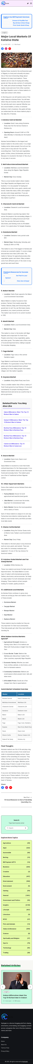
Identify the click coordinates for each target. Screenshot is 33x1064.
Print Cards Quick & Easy (21, 25)
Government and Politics (11, 900)
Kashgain (25, 1061)
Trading (5, 953)
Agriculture (7, 843)
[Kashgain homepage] (5, 3)
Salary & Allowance (9, 929)
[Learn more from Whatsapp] (6, 48)
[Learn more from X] (9, 48)
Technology (7, 948)
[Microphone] (25, 828)
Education (6, 876)
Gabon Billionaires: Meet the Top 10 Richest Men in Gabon (15, 996)
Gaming (5, 891)
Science (6, 933)
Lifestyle (6, 910)
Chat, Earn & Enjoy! (17, 281)
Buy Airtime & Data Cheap (21, 23)
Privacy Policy (5, 1051)
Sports (5, 943)
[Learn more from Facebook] (2, 48)
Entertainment (8, 881)
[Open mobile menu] (31, 3)
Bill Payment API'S (9, 862)
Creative (6, 872)
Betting (5, 857)
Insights (4, 32)
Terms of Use (5, 1048)
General (5, 895)
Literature (6, 914)
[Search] (7, 828)
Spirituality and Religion (11, 938)
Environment (7, 886)
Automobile (7, 852)
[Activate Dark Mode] (27, 3)
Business (6, 867)
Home (3, 1041)
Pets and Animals (9, 924)
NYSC (5, 919)
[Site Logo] (7, 1016)
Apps (5, 848)
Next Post (27, 797)
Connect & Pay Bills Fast (20, 20)
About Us (4, 1044)
